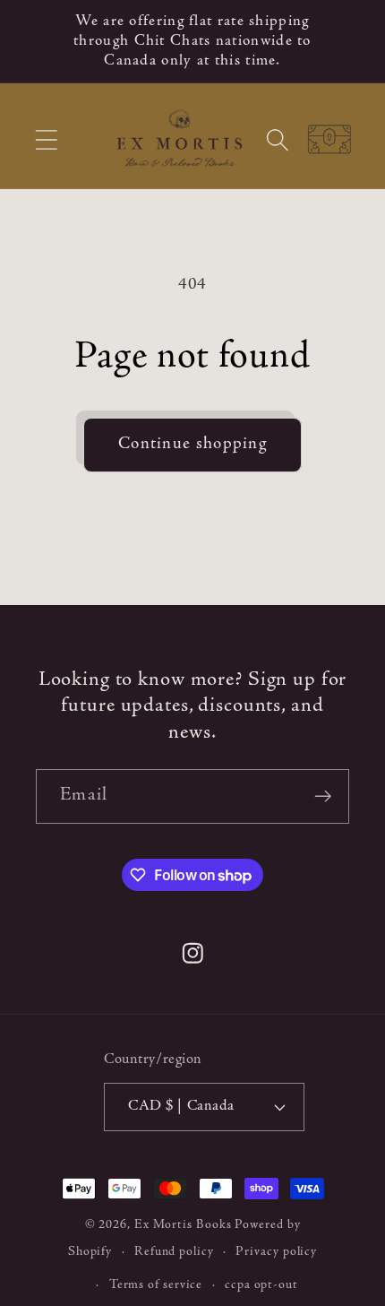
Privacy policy (276, 1252)
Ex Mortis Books (183, 1225)
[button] (46, 140)
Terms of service (156, 1285)
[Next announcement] (348, 41)
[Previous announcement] (37, 41)
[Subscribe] (322, 796)
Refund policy (174, 1252)
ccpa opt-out (261, 1285)
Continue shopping (192, 444)
